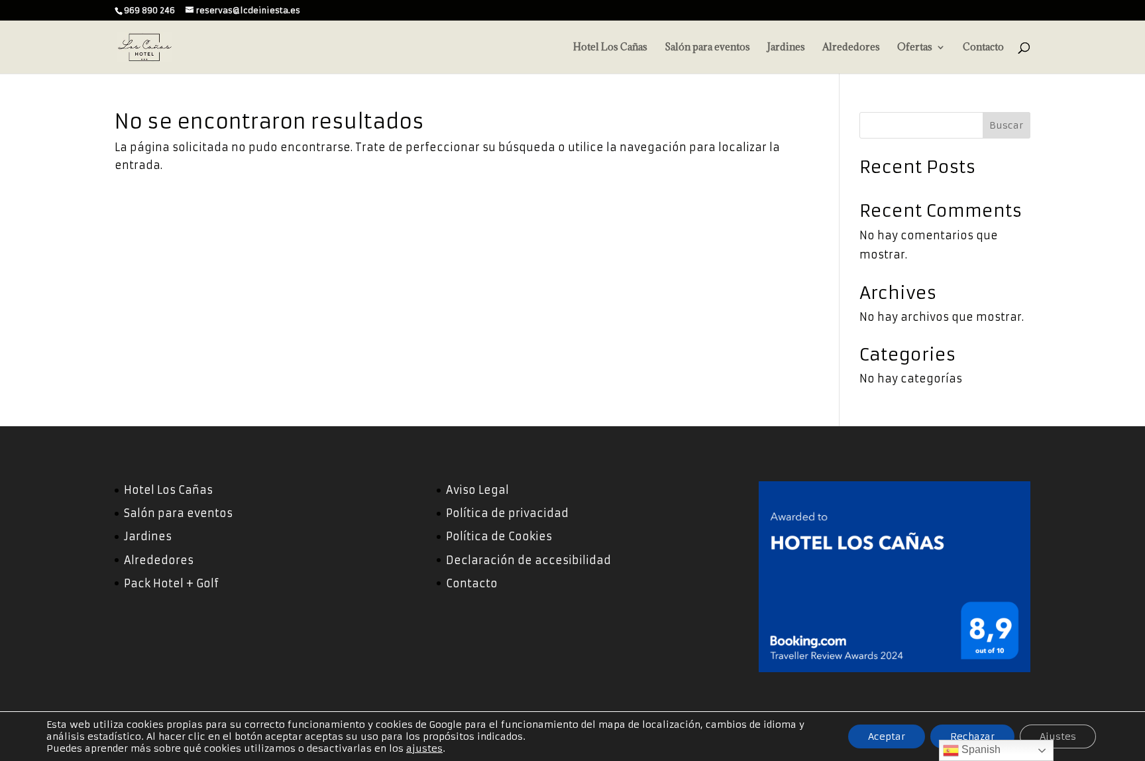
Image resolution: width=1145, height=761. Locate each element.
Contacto (983, 47)
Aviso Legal (477, 490)
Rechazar (972, 736)
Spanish (980, 749)
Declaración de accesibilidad (528, 560)
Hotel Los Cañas (610, 47)
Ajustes (1058, 736)
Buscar (1006, 125)
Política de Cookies (499, 536)
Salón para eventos (707, 47)
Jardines (786, 47)
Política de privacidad (507, 513)
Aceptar (886, 736)
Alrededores (851, 47)
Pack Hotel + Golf (171, 583)
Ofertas (914, 47)
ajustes (424, 748)
